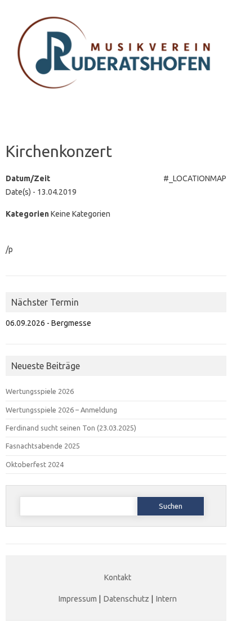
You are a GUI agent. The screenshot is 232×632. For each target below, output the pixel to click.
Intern (166, 598)
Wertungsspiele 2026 (40, 391)
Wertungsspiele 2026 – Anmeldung (61, 410)
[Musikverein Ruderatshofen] (116, 97)
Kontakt (117, 577)
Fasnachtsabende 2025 (43, 446)
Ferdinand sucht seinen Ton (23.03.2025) (71, 428)
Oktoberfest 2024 (35, 464)
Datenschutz (126, 598)
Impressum (78, 598)
